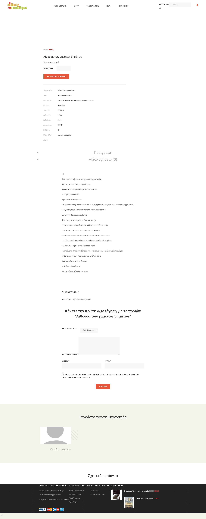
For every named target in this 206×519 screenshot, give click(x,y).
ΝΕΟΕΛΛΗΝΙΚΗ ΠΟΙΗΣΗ (85, 100)
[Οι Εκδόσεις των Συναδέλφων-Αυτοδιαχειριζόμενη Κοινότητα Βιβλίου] (17, 6)
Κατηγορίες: (47, 100)
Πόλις (60, 115)
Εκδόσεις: (47, 115)
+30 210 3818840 (63, 500)
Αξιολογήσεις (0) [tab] (103, 159)
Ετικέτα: (46, 105)
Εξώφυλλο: (47, 135)
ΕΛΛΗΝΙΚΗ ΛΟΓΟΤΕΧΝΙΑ (67, 100)
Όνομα (65, 361)
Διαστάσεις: (47, 125)
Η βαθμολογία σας (70, 329)
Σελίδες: (46, 130)
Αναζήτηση (164, 4)
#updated (61, 105)
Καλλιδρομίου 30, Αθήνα (55, 491)
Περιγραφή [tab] (103, 152)
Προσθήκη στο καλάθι (56, 76)
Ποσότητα (48, 68)
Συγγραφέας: (48, 91)
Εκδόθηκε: (47, 120)
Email (108, 361)
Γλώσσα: (46, 110)
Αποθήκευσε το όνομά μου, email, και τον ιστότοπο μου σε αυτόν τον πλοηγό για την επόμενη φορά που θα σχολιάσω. (100, 376)
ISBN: (45, 96)
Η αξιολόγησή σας (70, 354)
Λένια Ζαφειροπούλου (66, 91)
